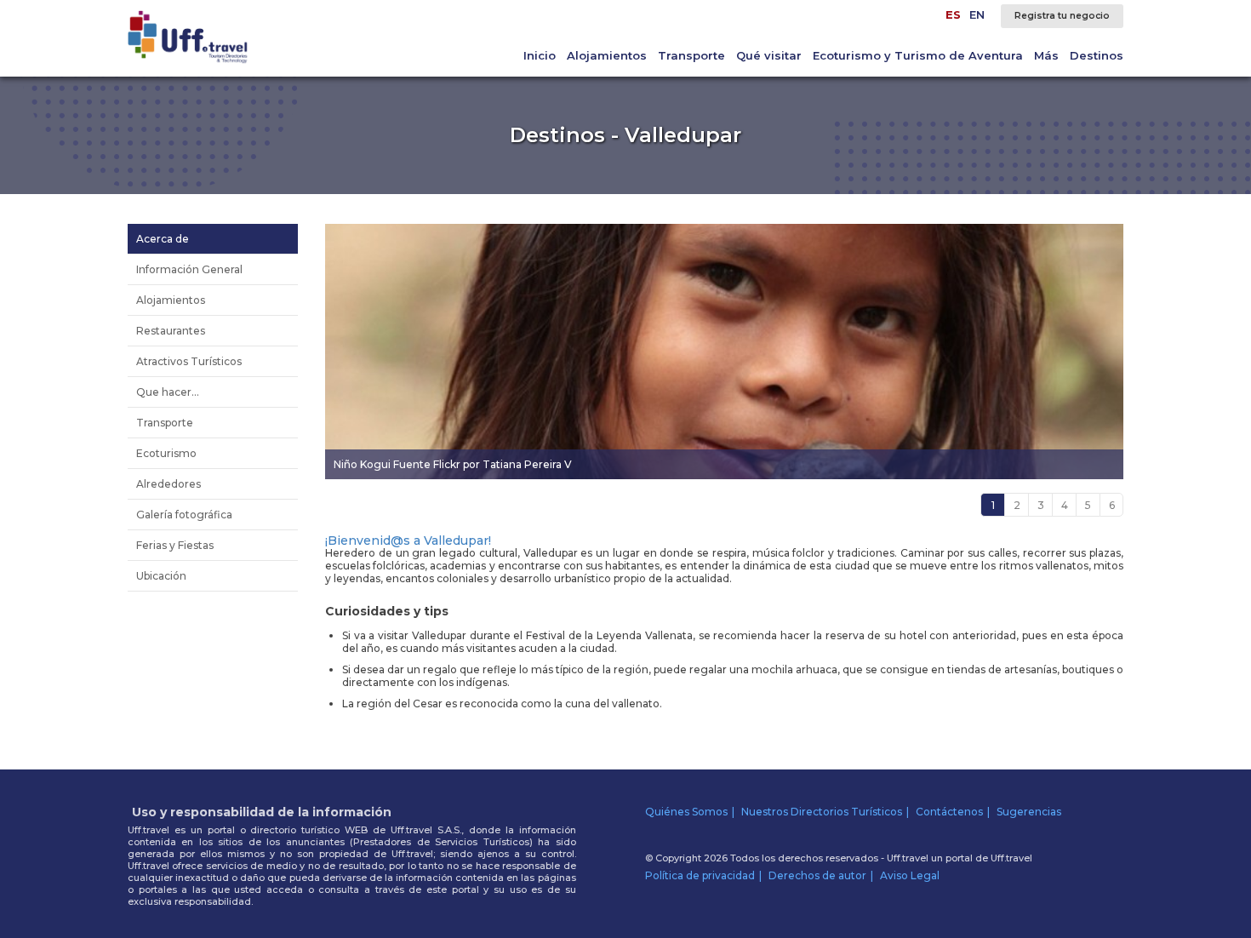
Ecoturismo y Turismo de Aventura (918, 55)
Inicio (539, 55)
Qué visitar (769, 55)
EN (977, 14)
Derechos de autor (817, 875)
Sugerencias (1029, 811)
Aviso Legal (910, 875)
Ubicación (161, 575)
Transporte (691, 55)
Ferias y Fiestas (175, 545)
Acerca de (162, 238)
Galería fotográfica (184, 514)
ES (953, 14)
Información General (189, 269)
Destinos (1096, 55)
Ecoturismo (166, 453)
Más (1046, 55)
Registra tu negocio (1062, 15)
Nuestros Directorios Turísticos (821, 811)
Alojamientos (607, 55)
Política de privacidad (700, 875)
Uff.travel (1011, 858)
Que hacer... (167, 392)
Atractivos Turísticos (189, 361)
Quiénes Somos (686, 811)
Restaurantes (170, 330)
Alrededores (168, 484)
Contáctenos (949, 811)
